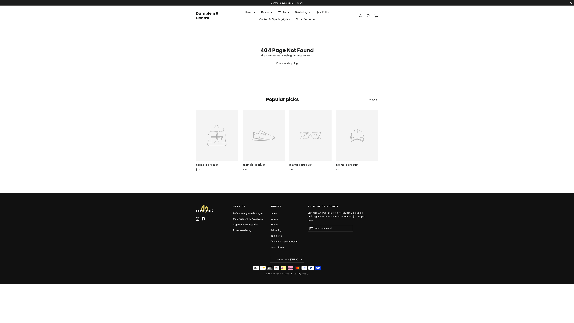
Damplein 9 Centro (207, 15)
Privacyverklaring (242, 230)
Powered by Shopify (299, 273)
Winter (282, 12)
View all (373, 99)
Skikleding (301, 12)
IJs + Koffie (322, 12)
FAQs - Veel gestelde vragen (248, 213)
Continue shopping (287, 63)
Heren (249, 12)
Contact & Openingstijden (274, 19)
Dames (265, 12)
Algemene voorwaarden (245, 224)
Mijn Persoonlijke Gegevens (248, 219)
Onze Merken (304, 19)
